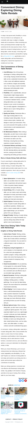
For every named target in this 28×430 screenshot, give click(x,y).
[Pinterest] (25, 380)
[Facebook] (20, 380)
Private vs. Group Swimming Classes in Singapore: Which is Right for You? (6, 411)
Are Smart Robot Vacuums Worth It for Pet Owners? (7, 397)
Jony (3, 31)
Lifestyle (17, 385)
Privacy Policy (18, 419)
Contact (8, 419)
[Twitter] (23, 380)
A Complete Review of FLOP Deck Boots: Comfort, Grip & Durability (20, 397)
